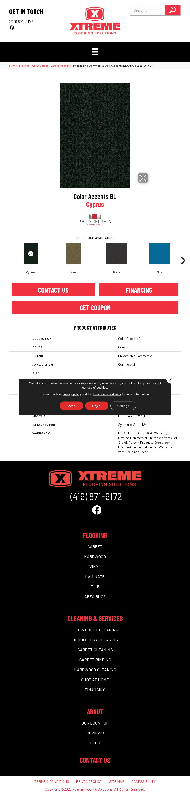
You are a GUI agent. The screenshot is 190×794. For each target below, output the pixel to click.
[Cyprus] (30, 253)
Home (13, 65)
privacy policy (72, 394)
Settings (123, 406)
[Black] (116, 253)
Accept (71, 406)
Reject (96, 406)
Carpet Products (61, 65)
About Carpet (40, 65)
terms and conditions (107, 394)
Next (183, 253)
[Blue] (159, 253)
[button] (172, 10)
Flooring (24, 65)
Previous (6, 253)
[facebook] (12, 27)
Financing (139, 290)
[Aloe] (73, 253)
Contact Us (53, 290)
